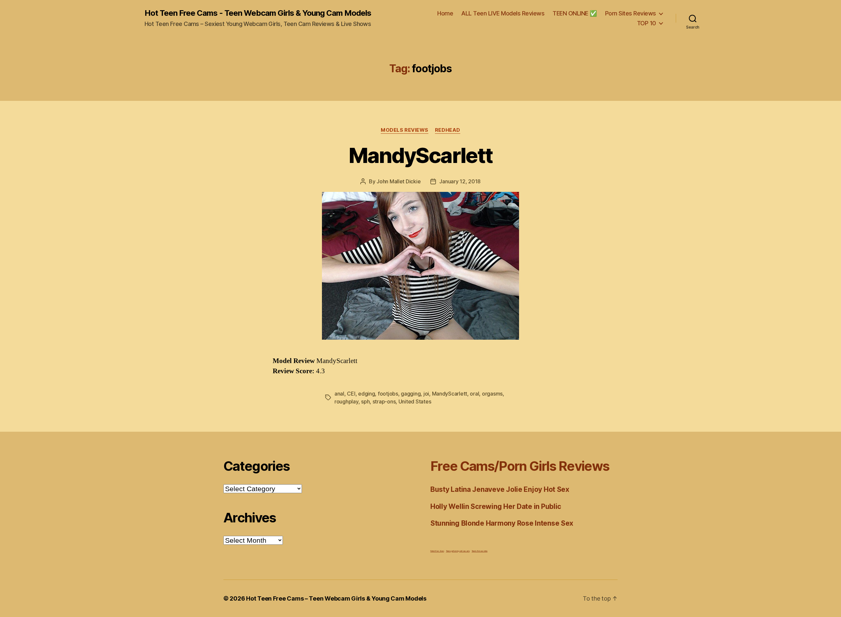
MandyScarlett (420, 155)
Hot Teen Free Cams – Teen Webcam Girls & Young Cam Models (336, 598)
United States (414, 401)
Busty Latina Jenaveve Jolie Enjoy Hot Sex (499, 489)
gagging (410, 393)
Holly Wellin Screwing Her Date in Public (495, 506)
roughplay (346, 401)
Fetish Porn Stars (437, 551)
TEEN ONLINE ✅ (575, 13)
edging (366, 393)
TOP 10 (646, 23)
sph (365, 401)
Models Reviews (404, 130)
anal (339, 393)
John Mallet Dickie (398, 181)
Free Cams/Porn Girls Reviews (519, 466)
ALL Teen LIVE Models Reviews (502, 13)
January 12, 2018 (460, 181)
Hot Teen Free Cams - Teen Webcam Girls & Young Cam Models (258, 13)
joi (426, 393)
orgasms (492, 393)
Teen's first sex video (480, 551)
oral (474, 393)
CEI (351, 393)
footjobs (388, 393)
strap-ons (384, 401)
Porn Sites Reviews (630, 13)
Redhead (447, 130)
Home (445, 13)
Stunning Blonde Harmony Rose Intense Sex (501, 523)
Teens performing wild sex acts (458, 551)
